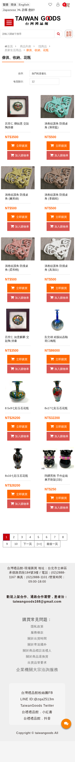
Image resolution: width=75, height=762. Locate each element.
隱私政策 (37, 626)
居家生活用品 (13, 50)
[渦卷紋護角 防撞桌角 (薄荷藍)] (57, 106)
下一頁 (27, 543)
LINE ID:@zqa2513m (37, 699)
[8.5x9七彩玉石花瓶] (18, 391)
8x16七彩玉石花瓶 (16, 475)
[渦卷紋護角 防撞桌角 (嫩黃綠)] (18, 177)
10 (16, 543)
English (24, 4)
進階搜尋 (69, 34)
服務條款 (37, 632)
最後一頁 (52, 543)
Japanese (10, 9)
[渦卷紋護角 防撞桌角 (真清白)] (57, 248)
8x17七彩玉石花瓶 (56, 408)
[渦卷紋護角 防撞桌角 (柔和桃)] (18, 248)
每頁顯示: (18, 81)
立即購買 (21, 145)
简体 (14, 4)
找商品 (42, 46)
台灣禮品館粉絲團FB (37, 692)
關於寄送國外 (37, 644)
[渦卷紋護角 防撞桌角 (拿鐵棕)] (57, 177)
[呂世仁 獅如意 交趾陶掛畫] (18, 106)
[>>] (39, 543)
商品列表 (25, 46)
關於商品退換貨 (37, 656)
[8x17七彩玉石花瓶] (57, 391)
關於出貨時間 (37, 638)
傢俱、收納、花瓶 (37, 50)
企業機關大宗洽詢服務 (37, 669)
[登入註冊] (58, 5)
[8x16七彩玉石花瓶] (18, 458)
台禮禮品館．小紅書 (37, 712)
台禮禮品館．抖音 (37, 718)
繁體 (6, 4)
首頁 (10, 46)
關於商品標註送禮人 (37, 650)
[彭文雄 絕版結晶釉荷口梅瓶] (57, 320)
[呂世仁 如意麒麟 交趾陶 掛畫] (18, 320)
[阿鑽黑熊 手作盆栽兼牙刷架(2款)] (57, 458)
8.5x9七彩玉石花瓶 (17, 408)
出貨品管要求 (37, 662)
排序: (21, 73)
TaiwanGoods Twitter (37, 705)
